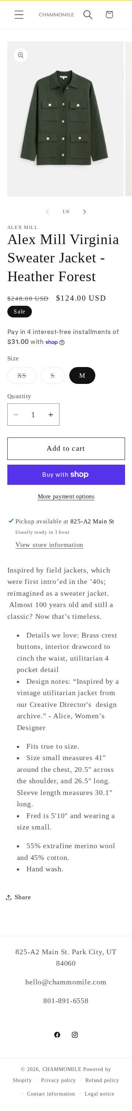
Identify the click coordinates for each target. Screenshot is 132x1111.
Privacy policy (58, 1080)
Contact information (51, 1094)
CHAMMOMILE (62, 1069)
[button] (18, 14)
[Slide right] (85, 212)
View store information (49, 544)
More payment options (66, 496)
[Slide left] (47, 212)
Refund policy (102, 1080)
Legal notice (99, 1094)
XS (27, 377)
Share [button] (23, 897)
